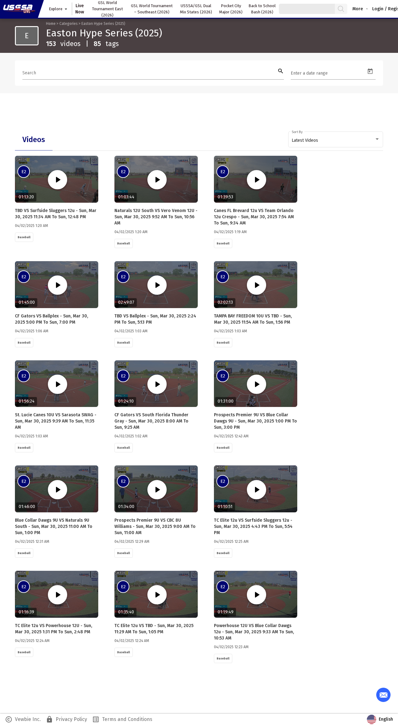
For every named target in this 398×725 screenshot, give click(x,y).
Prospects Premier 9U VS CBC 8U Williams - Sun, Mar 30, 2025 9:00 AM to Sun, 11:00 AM (155, 526)
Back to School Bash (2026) (262, 8)
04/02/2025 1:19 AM (230, 232)
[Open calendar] (370, 71)
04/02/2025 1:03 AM (130, 331)
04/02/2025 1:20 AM (31, 226)
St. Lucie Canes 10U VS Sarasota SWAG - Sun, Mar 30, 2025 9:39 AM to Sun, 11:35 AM (55, 421)
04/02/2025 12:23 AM (231, 647)
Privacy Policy (66, 719)
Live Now (79, 9)
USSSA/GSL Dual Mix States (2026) (196, 8)
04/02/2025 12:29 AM (131, 541)
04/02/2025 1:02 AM (130, 436)
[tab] (34, 139)
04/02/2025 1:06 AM (31, 331)
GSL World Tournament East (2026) (107, 8)
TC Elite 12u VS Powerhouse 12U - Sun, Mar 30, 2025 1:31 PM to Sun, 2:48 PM (53, 629)
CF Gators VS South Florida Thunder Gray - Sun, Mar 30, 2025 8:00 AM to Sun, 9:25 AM (151, 421)
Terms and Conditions (122, 719)
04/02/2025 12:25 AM (231, 541)
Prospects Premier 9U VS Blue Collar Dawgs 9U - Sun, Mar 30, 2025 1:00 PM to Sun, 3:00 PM (255, 421)
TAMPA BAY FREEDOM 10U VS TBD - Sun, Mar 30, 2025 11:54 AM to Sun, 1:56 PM (253, 319)
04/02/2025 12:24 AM (32, 641)
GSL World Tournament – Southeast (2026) (152, 8)
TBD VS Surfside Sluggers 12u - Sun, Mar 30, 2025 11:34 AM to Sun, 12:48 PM (55, 213)
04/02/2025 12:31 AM (32, 541)
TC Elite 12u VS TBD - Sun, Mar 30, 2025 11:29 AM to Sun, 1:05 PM (153, 629)
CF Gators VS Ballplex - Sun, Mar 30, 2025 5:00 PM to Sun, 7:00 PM (51, 319)
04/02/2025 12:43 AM (231, 436)
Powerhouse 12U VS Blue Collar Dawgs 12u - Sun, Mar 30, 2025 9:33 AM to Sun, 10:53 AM (254, 632)
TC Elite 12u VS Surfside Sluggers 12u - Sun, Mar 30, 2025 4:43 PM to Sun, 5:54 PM (253, 526)
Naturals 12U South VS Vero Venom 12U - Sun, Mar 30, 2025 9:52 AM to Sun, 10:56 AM (155, 217)
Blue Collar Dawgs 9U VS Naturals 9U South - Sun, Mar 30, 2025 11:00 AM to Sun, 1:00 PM (53, 526)
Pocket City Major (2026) (231, 8)
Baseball (24, 237)
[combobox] (336, 140)
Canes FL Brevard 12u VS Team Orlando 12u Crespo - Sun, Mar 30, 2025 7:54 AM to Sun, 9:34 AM (254, 217)
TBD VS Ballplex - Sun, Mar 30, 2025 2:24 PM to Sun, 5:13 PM (155, 319)
